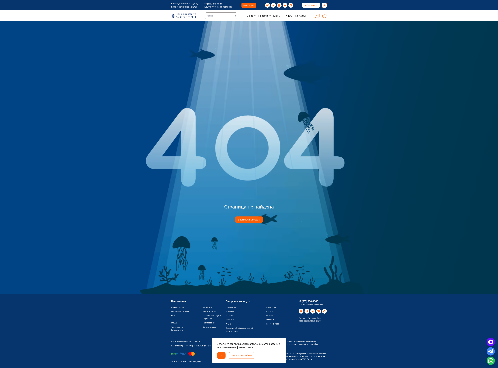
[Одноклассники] (279, 5)
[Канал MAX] (290, 5)
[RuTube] (267, 5)
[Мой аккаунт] (324, 15)
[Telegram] (273, 5)
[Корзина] (317, 15)
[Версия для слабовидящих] (324, 5)
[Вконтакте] (285, 5)
